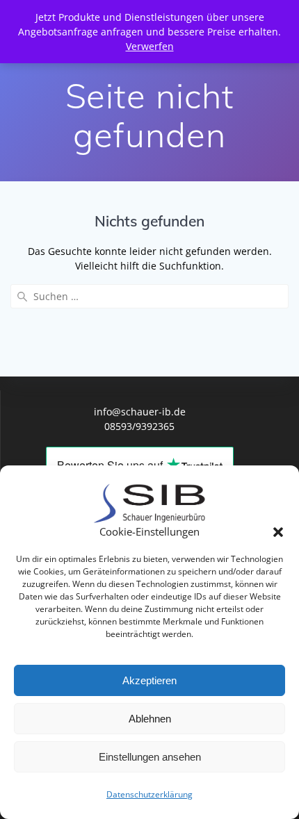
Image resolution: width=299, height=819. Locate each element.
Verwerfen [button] (150, 46)
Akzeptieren (149, 680)
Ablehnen (150, 719)
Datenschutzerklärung (149, 794)
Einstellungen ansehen (150, 757)
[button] (278, 532)
